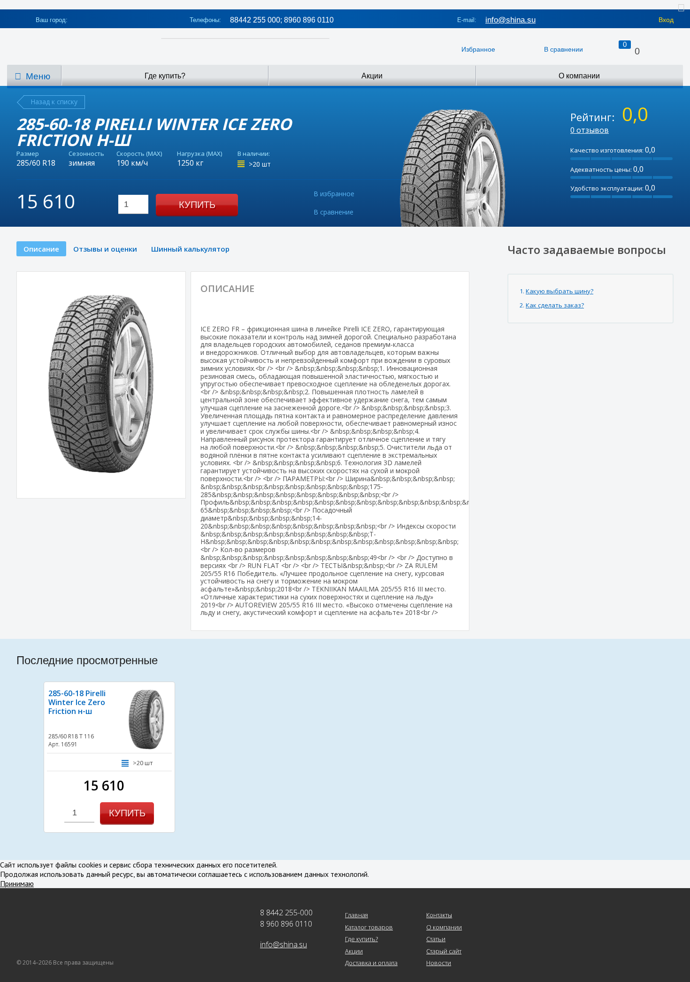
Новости (438, 963)
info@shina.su (510, 19)
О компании (579, 76)
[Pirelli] (409, 297)
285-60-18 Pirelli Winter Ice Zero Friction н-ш (77, 702)
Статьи (435, 939)
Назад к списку (54, 101)
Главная (356, 915)
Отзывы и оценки (105, 248)
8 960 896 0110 (286, 924)
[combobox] (133, 204)
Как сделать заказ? (555, 305)
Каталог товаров (369, 927)
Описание (41, 248)
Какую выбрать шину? (559, 291)
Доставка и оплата (371, 963)
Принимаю (17, 883)
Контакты (439, 915)
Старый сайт (443, 951)
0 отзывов (589, 130)
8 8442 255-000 (286, 912)
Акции (372, 76)
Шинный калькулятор (190, 248)
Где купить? (165, 76)
